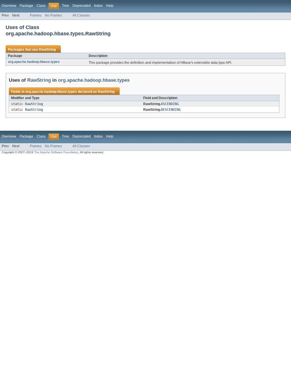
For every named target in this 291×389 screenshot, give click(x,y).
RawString (47, 50)
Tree (65, 6)
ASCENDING (170, 104)
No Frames (53, 15)
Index (98, 6)
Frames (35, 15)
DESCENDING (171, 110)
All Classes (81, 15)
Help (109, 6)
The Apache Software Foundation (56, 152)
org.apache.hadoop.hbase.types (34, 62)
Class (41, 6)
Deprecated (81, 6)
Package (26, 6)
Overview (9, 6)
